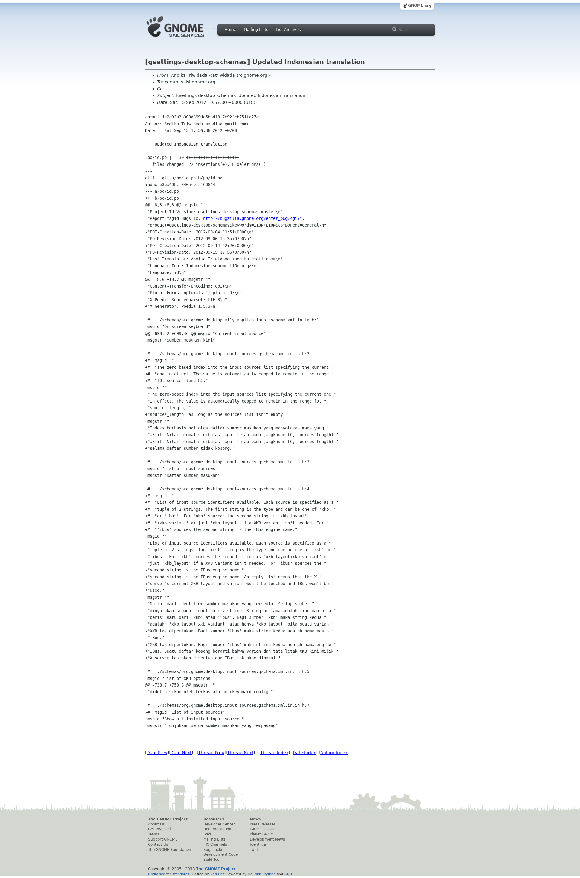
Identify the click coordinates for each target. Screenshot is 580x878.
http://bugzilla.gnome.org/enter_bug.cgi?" (252, 218)
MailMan (254, 874)
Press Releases (263, 824)
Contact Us (158, 844)
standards (180, 874)
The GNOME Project (168, 819)
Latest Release (263, 829)
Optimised (156, 874)
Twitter (256, 849)
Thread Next (240, 752)
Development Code (220, 854)
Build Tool (211, 859)
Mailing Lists (256, 29)
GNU (288, 874)
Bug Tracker (214, 849)
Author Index (334, 752)
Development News (267, 839)
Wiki (207, 834)
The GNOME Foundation (169, 849)
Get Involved (159, 829)
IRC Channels (215, 844)
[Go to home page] (184, 38)
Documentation (217, 829)
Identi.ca (258, 844)
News (255, 819)
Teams (153, 834)
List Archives (288, 29)
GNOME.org (420, 5)
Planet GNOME (263, 834)
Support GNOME (163, 839)
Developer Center (219, 824)
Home (230, 29)
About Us (156, 824)
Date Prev (157, 752)
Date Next (181, 752)
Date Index (304, 752)
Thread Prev (211, 752)
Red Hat (217, 874)
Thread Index (274, 752)
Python (270, 874)
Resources (213, 819)
